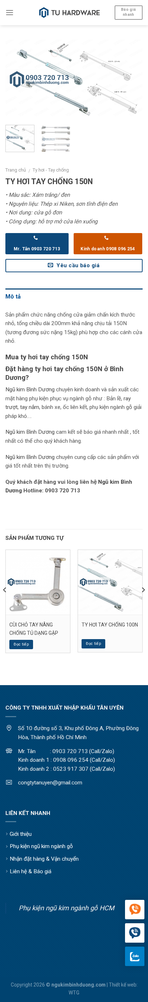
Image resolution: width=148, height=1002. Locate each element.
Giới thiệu (21, 834)
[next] (130, 80)
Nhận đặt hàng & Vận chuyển (44, 859)
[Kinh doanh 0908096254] (135, 910)
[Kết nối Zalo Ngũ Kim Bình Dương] (134, 956)
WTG (74, 993)
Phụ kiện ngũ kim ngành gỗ (41, 846)
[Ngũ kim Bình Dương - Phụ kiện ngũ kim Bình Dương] (69, 12)
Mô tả (13, 296)
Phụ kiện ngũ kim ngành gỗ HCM (66, 908)
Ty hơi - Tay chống (51, 170)
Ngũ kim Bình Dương (30, 389)
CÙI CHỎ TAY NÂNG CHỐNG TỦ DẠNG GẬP (33, 629)
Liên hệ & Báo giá (30, 871)
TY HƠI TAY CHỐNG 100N (110, 625)
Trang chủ (15, 170)
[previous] (17, 80)
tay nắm (29, 407)
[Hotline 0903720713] (135, 933)
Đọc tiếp (21, 644)
